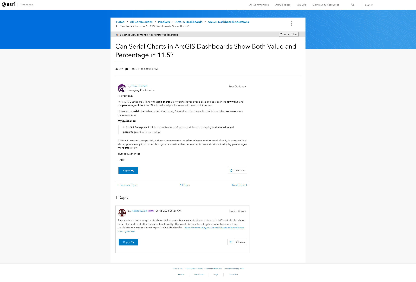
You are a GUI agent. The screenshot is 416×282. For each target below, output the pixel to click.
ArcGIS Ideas (282, 4)
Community (26, 4)
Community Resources (325, 4)
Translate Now (288, 34)
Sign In (369, 4)
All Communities (259, 4)
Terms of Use (177, 268)
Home (120, 22)
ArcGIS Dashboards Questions (228, 22)
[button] (237, 86)
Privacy (181, 275)
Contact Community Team (233, 268)
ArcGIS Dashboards (189, 22)
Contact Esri (233, 275)
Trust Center (199, 275)
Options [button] (292, 23)
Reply (126, 170)
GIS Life (301, 4)
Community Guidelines (193, 268)
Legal (216, 275)
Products (164, 22)
